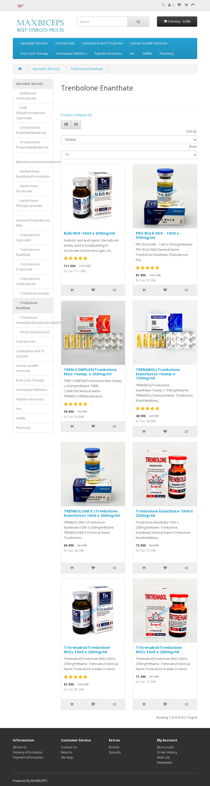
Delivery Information (28, 752)
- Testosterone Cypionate (28, 237)
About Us (19, 747)
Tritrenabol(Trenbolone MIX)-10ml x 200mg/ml (87, 649)
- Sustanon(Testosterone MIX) (33, 220)
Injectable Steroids (34, 43)
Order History (167, 752)
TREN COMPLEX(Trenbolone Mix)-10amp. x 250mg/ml (90, 371)
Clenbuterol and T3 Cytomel (102, 43)
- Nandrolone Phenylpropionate (29, 203)
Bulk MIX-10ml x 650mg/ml (89, 233)
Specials (115, 752)
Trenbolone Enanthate (87, 69)
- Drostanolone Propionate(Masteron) (32, 144)
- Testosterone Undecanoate (28, 281)
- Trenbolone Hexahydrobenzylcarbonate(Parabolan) (34, 320)
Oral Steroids (65, 43)
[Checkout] (193, 5)
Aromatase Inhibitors (71, 53)
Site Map (67, 757)
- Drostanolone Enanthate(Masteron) (31, 130)
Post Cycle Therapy (34, 53)
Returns (66, 752)
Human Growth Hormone (149, 43)
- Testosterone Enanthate (28, 252)
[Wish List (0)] (179, 5)
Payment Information (28, 757)
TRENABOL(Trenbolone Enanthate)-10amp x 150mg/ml (158, 373)
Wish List (163, 757)
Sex (132, 53)
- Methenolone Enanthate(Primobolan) (32, 174)
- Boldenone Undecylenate (26, 95)
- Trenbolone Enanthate (26, 305)
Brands (114, 747)
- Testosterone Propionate (28, 266)
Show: (193, 146)
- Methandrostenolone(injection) (34, 159)
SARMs (147, 53)
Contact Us (69, 747)
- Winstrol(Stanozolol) (32, 332)
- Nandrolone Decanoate (27, 188)
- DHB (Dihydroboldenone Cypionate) (30, 113)
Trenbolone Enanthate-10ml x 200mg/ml (164, 513)
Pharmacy (167, 53)
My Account (165, 747)
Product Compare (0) (76, 115)
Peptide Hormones (108, 53)
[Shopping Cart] (186, 5)
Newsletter (165, 762)
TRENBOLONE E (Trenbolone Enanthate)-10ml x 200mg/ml (92, 513)
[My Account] (171, 5)
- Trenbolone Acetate (32, 293)
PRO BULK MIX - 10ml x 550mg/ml (157, 235)
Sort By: (191, 131)
